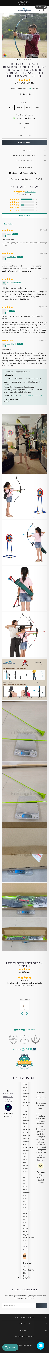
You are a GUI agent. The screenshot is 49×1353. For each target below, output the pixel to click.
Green (36, 107)
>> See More (25, 1246)
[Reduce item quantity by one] (20, 128)
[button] (24, 80)
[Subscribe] (41, 1305)
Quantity (24, 123)
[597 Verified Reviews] (24, 1071)
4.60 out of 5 (30, 191)
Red (28, 107)
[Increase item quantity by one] (29, 128)
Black (19, 107)
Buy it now (24, 142)
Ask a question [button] (24, 216)
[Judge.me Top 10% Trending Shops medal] (35, 1039)
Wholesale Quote (24, 167)
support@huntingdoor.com (31, 395)
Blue (11, 107)
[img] (7, 230)
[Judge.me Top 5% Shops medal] (24, 1039)
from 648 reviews (24, 972)
